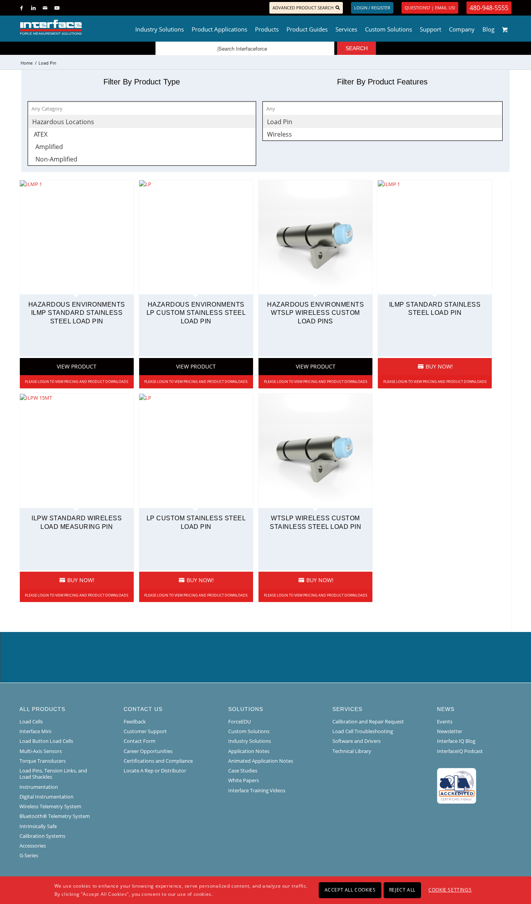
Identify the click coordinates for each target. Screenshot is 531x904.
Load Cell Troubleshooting (362, 731)
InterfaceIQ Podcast (460, 751)
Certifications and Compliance (158, 760)
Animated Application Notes (260, 760)
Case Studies (242, 770)
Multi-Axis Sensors (40, 751)
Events (444, 721)
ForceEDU (239, 721)
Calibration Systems (42, 835)
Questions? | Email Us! (430, 8)
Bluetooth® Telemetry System (54, 816)
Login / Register (372, 8)
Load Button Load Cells (46, 740)
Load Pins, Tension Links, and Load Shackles (53, 773)
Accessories (32, 845)
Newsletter (449, 731)
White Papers (243, 780)
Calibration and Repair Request (368, 721)
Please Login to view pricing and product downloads (76, 381)
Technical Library (351, 751)
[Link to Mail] (45, 8)
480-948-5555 (489, 8)
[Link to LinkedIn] (33, 8)
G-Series (28, 855)
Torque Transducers (42, 760)
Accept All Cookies (350, 889)
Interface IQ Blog (456, 740)
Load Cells (31, 721)
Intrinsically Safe (38, 826)
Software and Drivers (356, 740)
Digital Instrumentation (46, 796)
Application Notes (248, 751)
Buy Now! (438, 366)
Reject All (402, 889)
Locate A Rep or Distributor (155, 770)
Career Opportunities (148, 751)
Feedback (135, 721)
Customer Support (145, 731)
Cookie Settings (450, 889)
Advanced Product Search (303, 8)
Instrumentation (38, 786)
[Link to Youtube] (57, 8)
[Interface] (76, 27)
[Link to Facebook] (21, 8)
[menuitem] (159, 27)
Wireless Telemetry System (50, 806)
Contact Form (139, 740)
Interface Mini (35, 731)
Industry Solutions (249, 740)
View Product (76, 366)
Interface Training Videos (256, 790)
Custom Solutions (248, 731)
